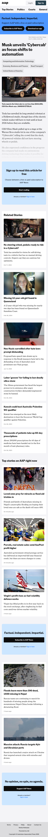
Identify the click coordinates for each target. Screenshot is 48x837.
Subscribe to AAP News (13, 28)
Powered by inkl (24, 831)
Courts (31, 9)
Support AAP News (24, 788)
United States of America (12, 71)
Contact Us (37, 825)
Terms (9, 825)
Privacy (16, 825)
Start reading (24, 190)
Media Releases (24, 827)
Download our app (35, 28)
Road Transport (37, 66)
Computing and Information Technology (18, 61)
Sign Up (41, 3)
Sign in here (30, 196)
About (29, 825)
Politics (21, 9)
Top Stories (7, 9)
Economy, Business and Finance (15, 66)
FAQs (22, 825)
